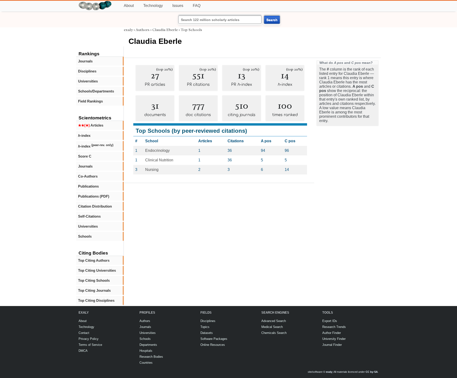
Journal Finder (332, 345)
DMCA (83, 350)
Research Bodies (151, 356)
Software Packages (213, 339)
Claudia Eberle (165, 29)
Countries (146, 362)
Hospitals (145, 350)
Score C (84, 156)
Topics (204, 327)
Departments (148, 345)
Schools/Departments (96, 91)
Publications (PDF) (93, 196)
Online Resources (212, 345)
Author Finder (331, 333)
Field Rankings (90, 101)
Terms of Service (90, 345)
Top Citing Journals (94, 290)
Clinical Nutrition (159, 160)
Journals (85, 61)
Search (272, 20)
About (129, 6)
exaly (128, 29)
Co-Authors (88, 176)
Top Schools (191, 29)
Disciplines (87, 71)
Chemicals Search (274, 333)
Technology (153, 6)
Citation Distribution (95, 206)
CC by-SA (372, 371)
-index (84, 135)
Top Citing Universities (97, 270)
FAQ (196, 6)
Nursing (152, 170)
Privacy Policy (89, 339)
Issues (177, 6)
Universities (88, 81)
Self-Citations (89, 216)
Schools (85, 236)
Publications (88, 186)
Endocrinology (157, 150)
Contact (84, 333)
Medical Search (272, 327)
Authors (142, 29)
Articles (90, 125)
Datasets (206, 333)
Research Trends (334, 327)
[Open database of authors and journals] (95, 2)
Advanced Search (273, 321)
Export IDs (329, 321)
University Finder (334, 339)
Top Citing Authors (93, 260)
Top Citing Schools (94, 280)
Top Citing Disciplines (96, 300)
